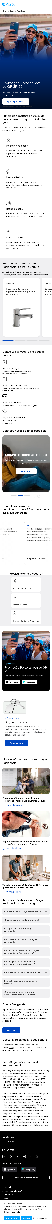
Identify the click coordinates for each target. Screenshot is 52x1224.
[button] (40, 1218)
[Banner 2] (20, 495)
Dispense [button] (26, 1218)
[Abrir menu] (48, 4)
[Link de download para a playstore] (29, 682)
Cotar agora (7, 423)
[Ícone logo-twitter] (31, 1156)
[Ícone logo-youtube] (24, 1156)
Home (4, 11)
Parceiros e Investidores (26, 1177)
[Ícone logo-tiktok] (37, 1156)
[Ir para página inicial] (8, 4)
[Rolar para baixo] (26, 108)
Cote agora (13, 101)
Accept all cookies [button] (12, 1218)
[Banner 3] (27, 495)
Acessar (11, 1030)
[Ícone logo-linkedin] (17, 1156)
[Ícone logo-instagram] (10, 1156)
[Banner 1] (14, 495)
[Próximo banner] (39, 496)
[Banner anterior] (34, 496)
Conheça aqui (16, 743)
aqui (11, 1047)
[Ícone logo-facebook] (3, 1156)
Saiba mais (26, 471)
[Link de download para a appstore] (12, 682)
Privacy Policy (15, 1212)
